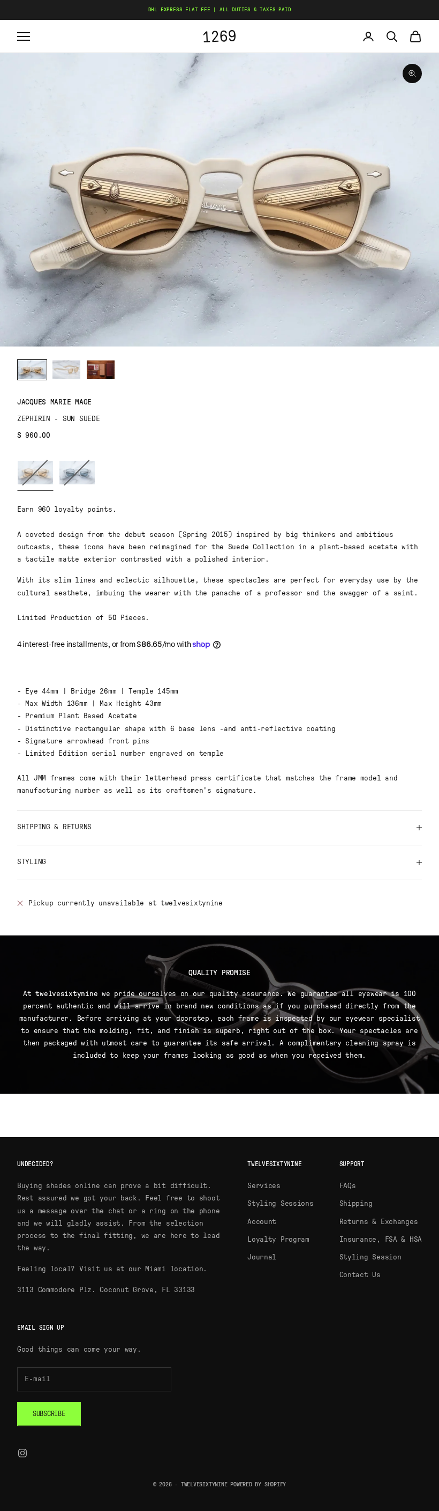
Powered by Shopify (258, 1484)
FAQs (347, 1186)
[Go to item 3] (101, 369)
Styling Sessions (280, 1203)
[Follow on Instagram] (22, 1453)
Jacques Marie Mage (54, 402)
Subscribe (49, 1414)
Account (261, 1222)
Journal (261, 1257)
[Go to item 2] (66, 369)
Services (264, 1186)
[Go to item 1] (32, 369)
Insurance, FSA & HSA (380, 1239)
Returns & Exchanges (378, 1222)
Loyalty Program (278, 1239)
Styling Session (370, 1257)
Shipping (356, 1203)
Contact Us (360, 1275)
